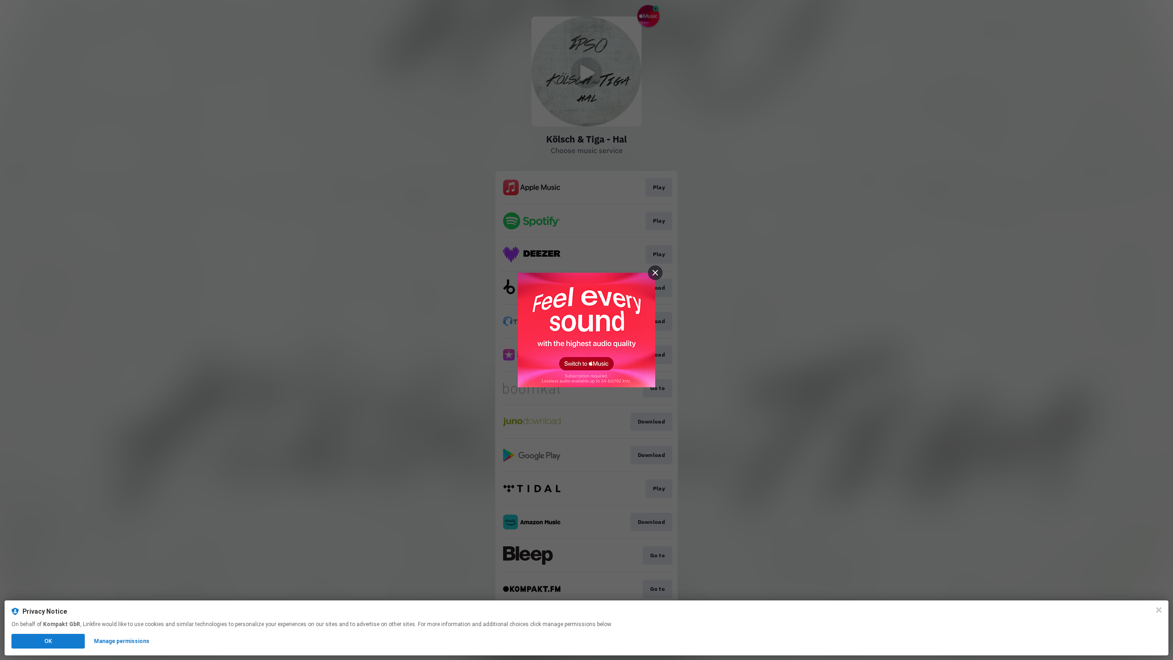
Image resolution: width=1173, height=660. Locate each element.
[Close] (1158, 610)
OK (48, 641)
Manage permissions (121, 641)
